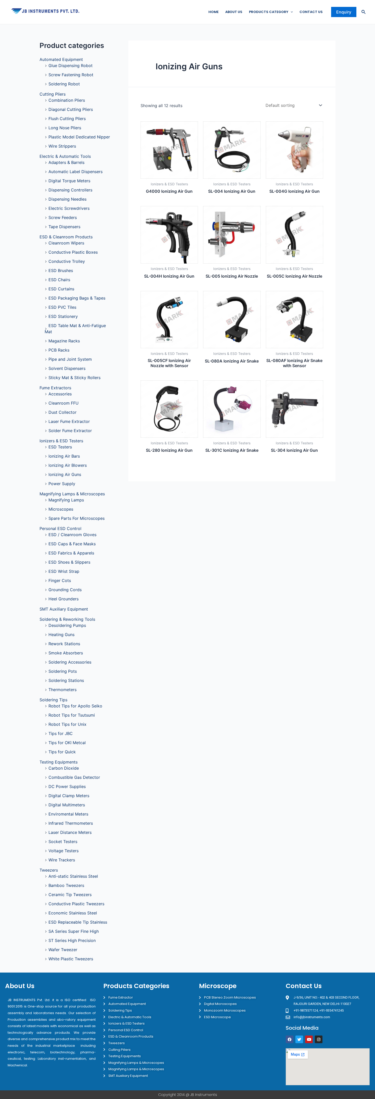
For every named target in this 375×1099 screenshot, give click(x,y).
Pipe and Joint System (70, 359)
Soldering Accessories (69, 662)
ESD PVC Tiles (62, 307)
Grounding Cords (65, 589)
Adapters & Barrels (66, 162)
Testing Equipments (59, 762)
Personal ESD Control (60, 528)
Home (213, 11)
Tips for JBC (60, 733)
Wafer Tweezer (62, 949)
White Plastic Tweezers (70, 958)
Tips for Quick (62, 751)
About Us (233, 11)
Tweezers (49, 870)
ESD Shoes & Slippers (69, 562)
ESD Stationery (63, 316)
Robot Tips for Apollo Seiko (75, 705)
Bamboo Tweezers (66, 885)
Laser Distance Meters (70, 832)
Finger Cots (59, 580)
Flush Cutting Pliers (67, 118)
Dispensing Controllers (70, 189)
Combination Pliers (66, 100)
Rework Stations (64, 643)
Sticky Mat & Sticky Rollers (74, 377)
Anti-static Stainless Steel (73, 876)
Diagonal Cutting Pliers (70, 109)
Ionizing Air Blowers (67, 465)
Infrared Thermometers (70, 823)
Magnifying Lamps (66, 499)
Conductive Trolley (66, 261)
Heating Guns (61, 634)
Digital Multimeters (66, 804)
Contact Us (311, 11)
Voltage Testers (63, 850)
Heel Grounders (63, 598)
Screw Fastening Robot (70, 74)
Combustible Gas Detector (74, 777)
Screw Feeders (62, 217)
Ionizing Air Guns (64, 474)
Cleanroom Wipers (66, 242)
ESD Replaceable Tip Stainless (77, 922)
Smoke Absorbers (65, 652)
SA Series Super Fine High (73, 931)
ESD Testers (60, 446)
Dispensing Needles (67, 199)
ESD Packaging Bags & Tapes (76, 298)
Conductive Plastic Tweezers (76, 903)
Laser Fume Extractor (69, 421)
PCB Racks (58, 350)
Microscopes (60, 509)
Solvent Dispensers (66, 368)
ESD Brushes (60, 270)
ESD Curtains (61, 288)
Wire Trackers (61, 859)
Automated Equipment (61, 59)
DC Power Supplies (67, 786)
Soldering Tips (53, 699)
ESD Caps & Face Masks (72, 543)
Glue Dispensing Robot (70, 65)
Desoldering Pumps (67, 625)
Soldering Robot (64, 83)
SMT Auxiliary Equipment (64, 609)
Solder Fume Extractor (70, 430)
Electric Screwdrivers (69, 208)
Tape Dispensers (64, 226)
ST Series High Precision (72, 940)
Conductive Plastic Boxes (73, 252)
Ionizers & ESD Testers (61, 440)
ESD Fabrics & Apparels (71, 552)
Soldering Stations (66, 680)
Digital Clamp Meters (68, 795)
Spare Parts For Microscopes (76, 518)
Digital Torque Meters (69, 180)
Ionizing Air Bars (64, 456)
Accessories (60, 393)
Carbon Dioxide (63, 768)
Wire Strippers (62, 146)
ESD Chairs (59, 279)
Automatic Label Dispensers (75, 171)
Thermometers (62, 689)
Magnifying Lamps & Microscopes (72, 493)
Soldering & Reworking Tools (67, 619)
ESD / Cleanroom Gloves (72, 534)
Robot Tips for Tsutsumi (71, 715)
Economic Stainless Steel (72, 912)
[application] (290, 12)
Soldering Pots (62, 671)
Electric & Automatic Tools (65, 156)
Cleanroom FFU (63, 403)
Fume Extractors (55, 387)
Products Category (268, 11)
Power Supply (61, 483)
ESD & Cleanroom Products (66, 236)
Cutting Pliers (53, 94)
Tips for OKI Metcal (67, 742)
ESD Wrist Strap (63, 571)
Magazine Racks (64, 340)
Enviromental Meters (68, 814)
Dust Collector (62, 412)
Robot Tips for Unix (67, 724)
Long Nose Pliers (64, 127)
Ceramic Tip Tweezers (70, 894)
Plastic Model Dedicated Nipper (79, 136)
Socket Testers (62, 841)
